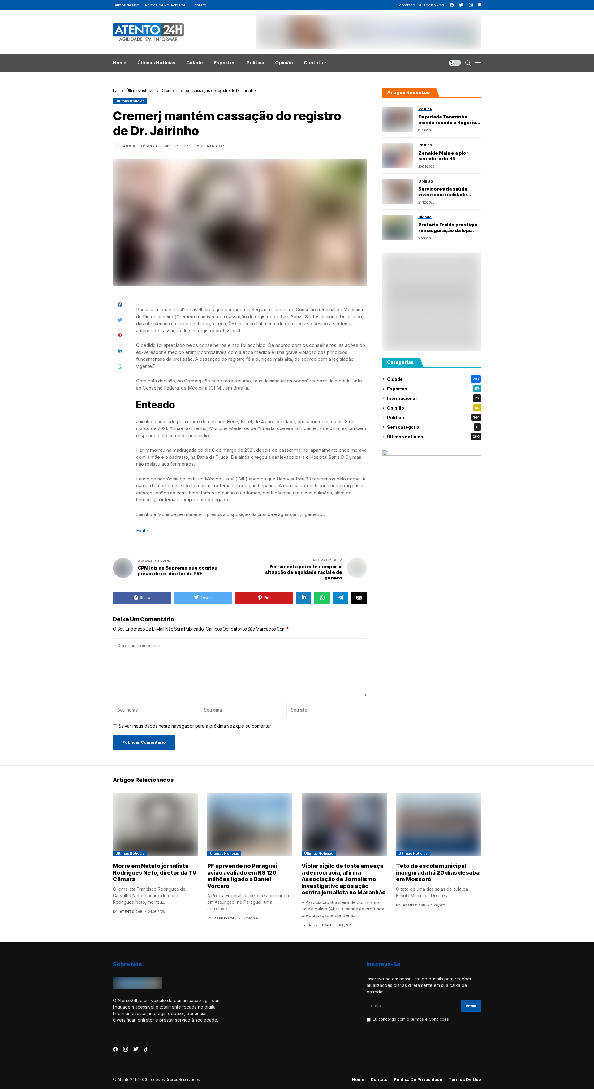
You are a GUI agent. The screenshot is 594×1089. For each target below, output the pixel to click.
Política (433, 417)
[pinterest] (479, 5)
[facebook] (452, 5)
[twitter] (461, 5)
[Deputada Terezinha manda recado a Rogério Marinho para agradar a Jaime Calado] (397, 119)
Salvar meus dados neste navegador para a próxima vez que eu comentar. (195, 726)
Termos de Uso (465, 1079)
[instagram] (471, 5)
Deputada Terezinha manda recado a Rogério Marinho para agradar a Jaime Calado (447, 119)
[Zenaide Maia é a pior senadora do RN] (397, 155)
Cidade (433, 379)
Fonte (142, 530)
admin (129, 146)
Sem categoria (433, 427)
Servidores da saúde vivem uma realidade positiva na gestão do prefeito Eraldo (443, 191)
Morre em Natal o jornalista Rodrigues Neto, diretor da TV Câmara (154, 872)
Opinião (433, 408)
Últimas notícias (140, 90)
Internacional (433, 398)
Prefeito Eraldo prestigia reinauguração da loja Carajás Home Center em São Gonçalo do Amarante (449, 228)
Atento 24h (131, 912)
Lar (116, 90)
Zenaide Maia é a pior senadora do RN (443, 155)
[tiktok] (146, 1049)
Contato (379, 1079)
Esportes (433, 388)
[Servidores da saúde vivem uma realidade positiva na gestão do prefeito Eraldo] (397, 191)
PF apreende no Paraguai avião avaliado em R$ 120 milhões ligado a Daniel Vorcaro (242, 876)
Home (358, 1079)
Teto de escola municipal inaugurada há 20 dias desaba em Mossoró (438, 872)
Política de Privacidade (418, 1079)
